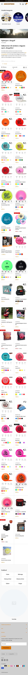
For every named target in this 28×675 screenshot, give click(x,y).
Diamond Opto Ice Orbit (6, 182)
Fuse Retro (17, 252)
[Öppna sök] (20, 4)
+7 (24, 370)
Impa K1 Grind (18, 275)
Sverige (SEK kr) (11, 653)
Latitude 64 (3, 83)
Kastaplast (3, 273)
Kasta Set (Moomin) (5, 299)
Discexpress (17, 226)
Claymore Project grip (5, 133)
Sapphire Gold (4, 464)
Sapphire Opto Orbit (19, 487)
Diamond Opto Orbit (5, 205)
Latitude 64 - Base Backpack (20, 299)
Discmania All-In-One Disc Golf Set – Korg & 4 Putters (6, 251)
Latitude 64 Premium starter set (21, 346)
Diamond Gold (18, 133)
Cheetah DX (3, 109)
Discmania (3, 249)
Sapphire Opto (18, 464)
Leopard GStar (4, 392)
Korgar (20, 583)
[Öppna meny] (2, 4)
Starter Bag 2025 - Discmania (4, 536)
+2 (10, 87)
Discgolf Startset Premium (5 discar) (20, 228)
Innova (2, 107)
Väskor (7, 583)
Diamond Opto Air (19, 157)
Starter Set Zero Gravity (6, 560)
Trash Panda (17, 534)
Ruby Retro (17, 440)
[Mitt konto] (23, 4)
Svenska (3, 653)
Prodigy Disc (17, 414)
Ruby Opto (3, 440)
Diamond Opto (4, 157)
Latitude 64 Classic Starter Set (6, 346)
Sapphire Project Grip (5, 511)
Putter (7, 574)
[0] (25, 4)
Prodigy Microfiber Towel (20, 416)
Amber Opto (3, 85)
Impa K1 (3, 275)
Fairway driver (7, 579)
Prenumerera (6, 647)
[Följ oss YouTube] (7, 660)
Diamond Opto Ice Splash (20, 182)
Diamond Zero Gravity (5, 228)
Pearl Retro (3, 416)
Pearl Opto (17, 392)
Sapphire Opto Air (5, 488)
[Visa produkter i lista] (26, 67)
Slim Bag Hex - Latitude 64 (20, 511)
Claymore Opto (18, 109)
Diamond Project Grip (19, 205)
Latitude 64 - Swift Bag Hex (6, 322)
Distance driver (20, 579)
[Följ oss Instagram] (5, 660)
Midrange (20, 574)
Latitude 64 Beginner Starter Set (21, 324)
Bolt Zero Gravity (18, 85)
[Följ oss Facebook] (2, 660)
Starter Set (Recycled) (19, 535)
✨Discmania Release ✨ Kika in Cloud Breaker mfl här (14, 0)
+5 (24, 466)
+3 (10, 184)
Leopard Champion (5, 368)
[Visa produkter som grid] (24, 67)
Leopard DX (17, 368)
